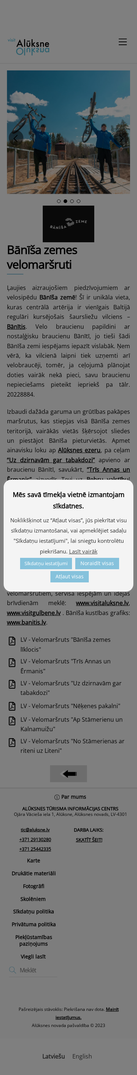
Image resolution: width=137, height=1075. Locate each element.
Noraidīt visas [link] (97, 563)
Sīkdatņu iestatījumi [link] (46, 563)
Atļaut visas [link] (70, 576)
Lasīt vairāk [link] (83, 551)
